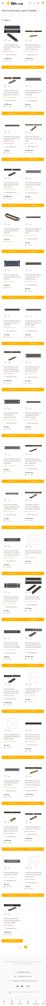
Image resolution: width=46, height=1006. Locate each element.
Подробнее (12, 67)
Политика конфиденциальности (25, 992)
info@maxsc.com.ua (25, 976)
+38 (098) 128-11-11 (23, 972)
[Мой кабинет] (38, 3)
